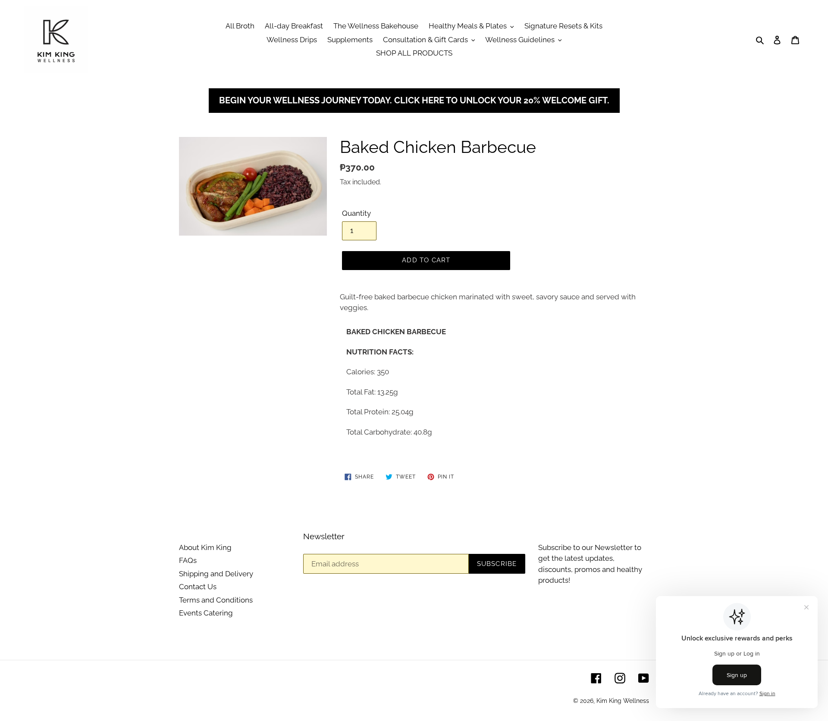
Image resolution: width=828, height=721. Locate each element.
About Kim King (205, 547)
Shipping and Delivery (216, 573)
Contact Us (197, 586)
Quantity (356, 213)
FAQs (188, 560)
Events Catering (206, 613)
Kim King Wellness (622, 700)
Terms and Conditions (216, 600)
